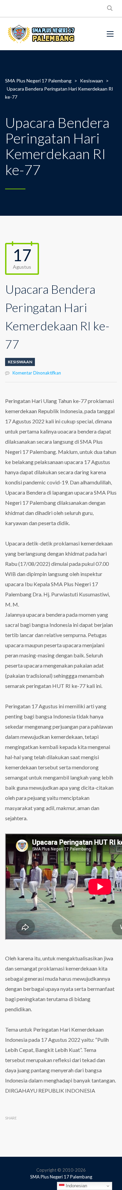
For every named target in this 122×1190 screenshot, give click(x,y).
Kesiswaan (20, 361)
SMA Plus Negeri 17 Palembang (61, 1176)
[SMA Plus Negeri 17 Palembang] (41, 33)
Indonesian (75, 1185)
